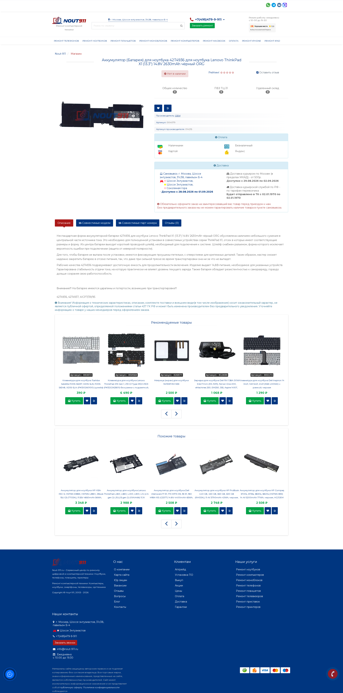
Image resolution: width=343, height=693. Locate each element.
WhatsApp (268, 5)
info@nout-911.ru (67, 649)
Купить (75, 400)
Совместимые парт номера (139, 223)
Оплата (100, 4)
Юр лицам (120, 580)
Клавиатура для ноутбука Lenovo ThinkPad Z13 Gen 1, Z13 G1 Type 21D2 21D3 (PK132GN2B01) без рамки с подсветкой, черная (126, 384)
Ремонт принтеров (248, 607)
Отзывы (201, 4)
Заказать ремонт (202, 25)
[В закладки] (87, 400)
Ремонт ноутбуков (95, 40)
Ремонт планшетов (123, 40)
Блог (117, 601)
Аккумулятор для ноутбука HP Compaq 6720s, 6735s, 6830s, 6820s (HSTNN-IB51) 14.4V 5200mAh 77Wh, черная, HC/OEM (262, 494)
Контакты (218, 4)
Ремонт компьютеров (185, 40)
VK (279, 5)
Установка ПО (184, 574)
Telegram (274, 5)
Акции (115, 4)
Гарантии (185, 4)
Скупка (128, 4)
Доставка (84, 4)
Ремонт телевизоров (249, 596)
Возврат (168, 4)
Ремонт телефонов (66, 40)
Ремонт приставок (248, 601)
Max (285, 5)
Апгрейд (180, 569)
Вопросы (120, 596)
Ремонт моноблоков (153, 40)
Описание (64, 223)
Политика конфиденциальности (101, 687)
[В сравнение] (94, 400)
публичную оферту (71, 687)
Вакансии (120, 585)
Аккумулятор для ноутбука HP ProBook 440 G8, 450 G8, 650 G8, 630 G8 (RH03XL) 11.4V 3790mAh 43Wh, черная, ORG (217, 494)
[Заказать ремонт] (332, 674)
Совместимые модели (95, 223)
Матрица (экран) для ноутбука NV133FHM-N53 (171, 382)
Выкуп (179, 580)
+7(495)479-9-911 (66, 636)
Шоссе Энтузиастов (73, 630)
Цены (178, 590)
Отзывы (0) (172, 223)
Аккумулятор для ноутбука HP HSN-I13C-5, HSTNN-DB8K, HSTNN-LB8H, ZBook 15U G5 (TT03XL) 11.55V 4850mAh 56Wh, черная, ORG (81, 494)
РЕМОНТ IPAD (272, 40)
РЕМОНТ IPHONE (251, 40)
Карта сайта (121, 574)
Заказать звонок (65, 642)
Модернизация (148, 4)
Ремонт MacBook (214, 40)
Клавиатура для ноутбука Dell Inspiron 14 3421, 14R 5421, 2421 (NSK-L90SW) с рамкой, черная (261, 384)
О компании (65, 4)
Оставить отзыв (269, 72)
